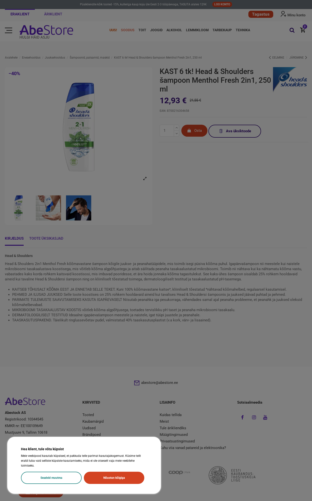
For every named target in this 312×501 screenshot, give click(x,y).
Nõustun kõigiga (114, 478)
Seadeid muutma (51, 478)
